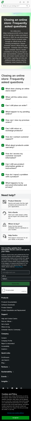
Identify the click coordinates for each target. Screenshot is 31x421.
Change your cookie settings (15, 413)
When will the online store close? (16, 98)
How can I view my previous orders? (17, 121)
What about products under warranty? (17, 146)
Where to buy (5, 327)
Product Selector (6, 307)
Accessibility (5, 346)
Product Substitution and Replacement (13, 310)
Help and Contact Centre (9, 318)
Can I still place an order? (16, 105)
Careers (4, 338)
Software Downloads (8, 305)
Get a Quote (5, 324)
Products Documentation (9, 302)
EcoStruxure (5, 357)
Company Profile (6, 341)
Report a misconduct (8, 343)
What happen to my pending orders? (18, 113)
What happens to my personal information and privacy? (16, 185)
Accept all (15, 417)
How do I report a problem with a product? (17, 176)
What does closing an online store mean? (17, 90)
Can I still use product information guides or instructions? (15, 166)
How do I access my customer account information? (14, 156)
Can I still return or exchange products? (14, 129)
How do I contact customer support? (17, 138)
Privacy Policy (18, 266)
